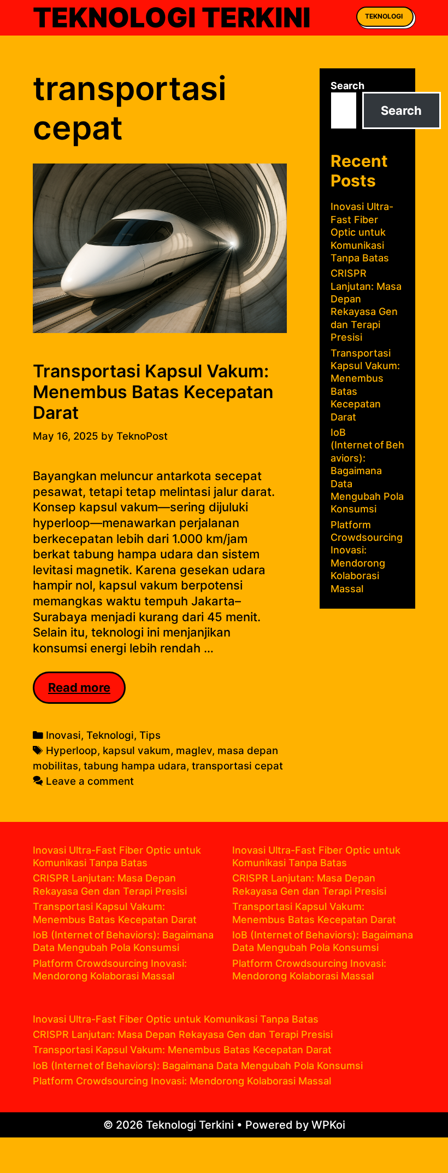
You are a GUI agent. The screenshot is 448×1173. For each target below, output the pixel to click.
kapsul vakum (136, 750)
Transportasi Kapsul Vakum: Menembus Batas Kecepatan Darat (153, 392)
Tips (150, 735)
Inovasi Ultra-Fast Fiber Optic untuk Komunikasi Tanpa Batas (362, 232)
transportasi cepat (237, 766)
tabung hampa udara (135, 766)
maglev (194, 750)
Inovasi (63, 735)
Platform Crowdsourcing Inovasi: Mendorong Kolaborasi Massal (182, 1081)
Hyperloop (71, 750)
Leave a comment (90, 781)
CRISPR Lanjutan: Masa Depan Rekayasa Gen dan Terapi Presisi (183, 1034)
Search (347, 85)
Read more (87, 692)
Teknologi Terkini (172, 17)
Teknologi (384, 16)
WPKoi (328, 1124)
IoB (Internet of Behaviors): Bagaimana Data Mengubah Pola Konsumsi (367, 471)
